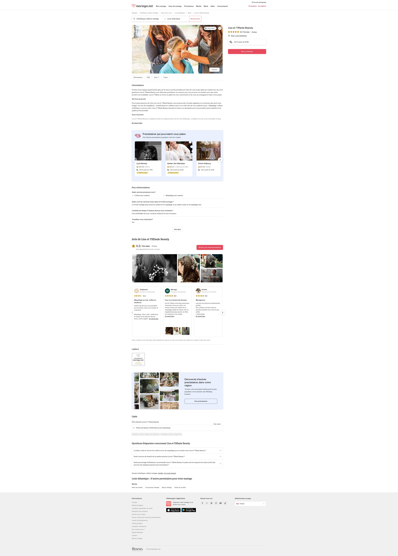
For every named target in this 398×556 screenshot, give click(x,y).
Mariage (135, 13)
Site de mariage (137, 538)
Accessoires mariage (152, 487)
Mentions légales (137, 505)
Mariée (198, 6)
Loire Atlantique (180, 13)
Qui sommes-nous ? (138, 529)
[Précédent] (134, 159)
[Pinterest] (211, 503)
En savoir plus (137, 123)
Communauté (222, 6)
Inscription (262, 6)
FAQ (148, 77)
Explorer (214, 69)
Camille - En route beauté (167, 473)
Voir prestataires (200, 401)
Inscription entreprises (139, 526)
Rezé (190, 13)
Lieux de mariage (175, 6)
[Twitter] (207, 503)
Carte (166, 77)
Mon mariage (161, 6)
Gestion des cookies (139, 514)
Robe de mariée (137, 487)
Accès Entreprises (259, 2)
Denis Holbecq (204, 163)
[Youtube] (220, 503)
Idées (213, 6)
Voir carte (217, 424)
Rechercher (195, 19)
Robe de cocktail (180, 487)
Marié (206, 6)
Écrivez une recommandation (210, 247)
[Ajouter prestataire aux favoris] (219, 28)
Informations (138, 77)
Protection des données (140, 511)
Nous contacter (247, 51)
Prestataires (189, 6)
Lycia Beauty (142, 163)
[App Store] (173, 512)
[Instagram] (216, 503)
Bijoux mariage (167, 487)
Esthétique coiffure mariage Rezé (171, 434)
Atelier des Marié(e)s (176, 163)
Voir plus (177, 229)
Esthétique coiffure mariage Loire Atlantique (145, 434)
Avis (156, 77)
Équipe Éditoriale (137, 532)
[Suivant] (220, 159)
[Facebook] (202, 503)
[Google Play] (188, 512)
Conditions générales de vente (142, 508)
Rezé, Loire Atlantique (239, 36)
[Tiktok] (225, 503)
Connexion (253, 6)
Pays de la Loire (166, 13)
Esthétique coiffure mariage (149, 13)
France (242, 504)
